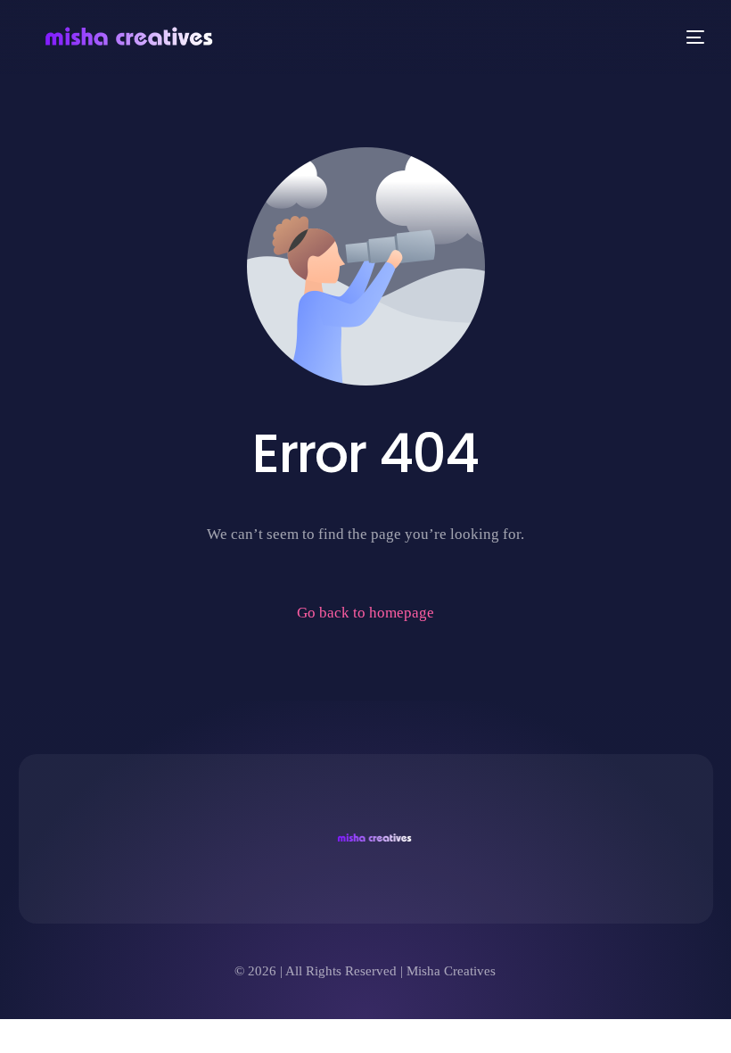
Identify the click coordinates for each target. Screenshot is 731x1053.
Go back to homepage (365, 612)
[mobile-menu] (692, 37)
